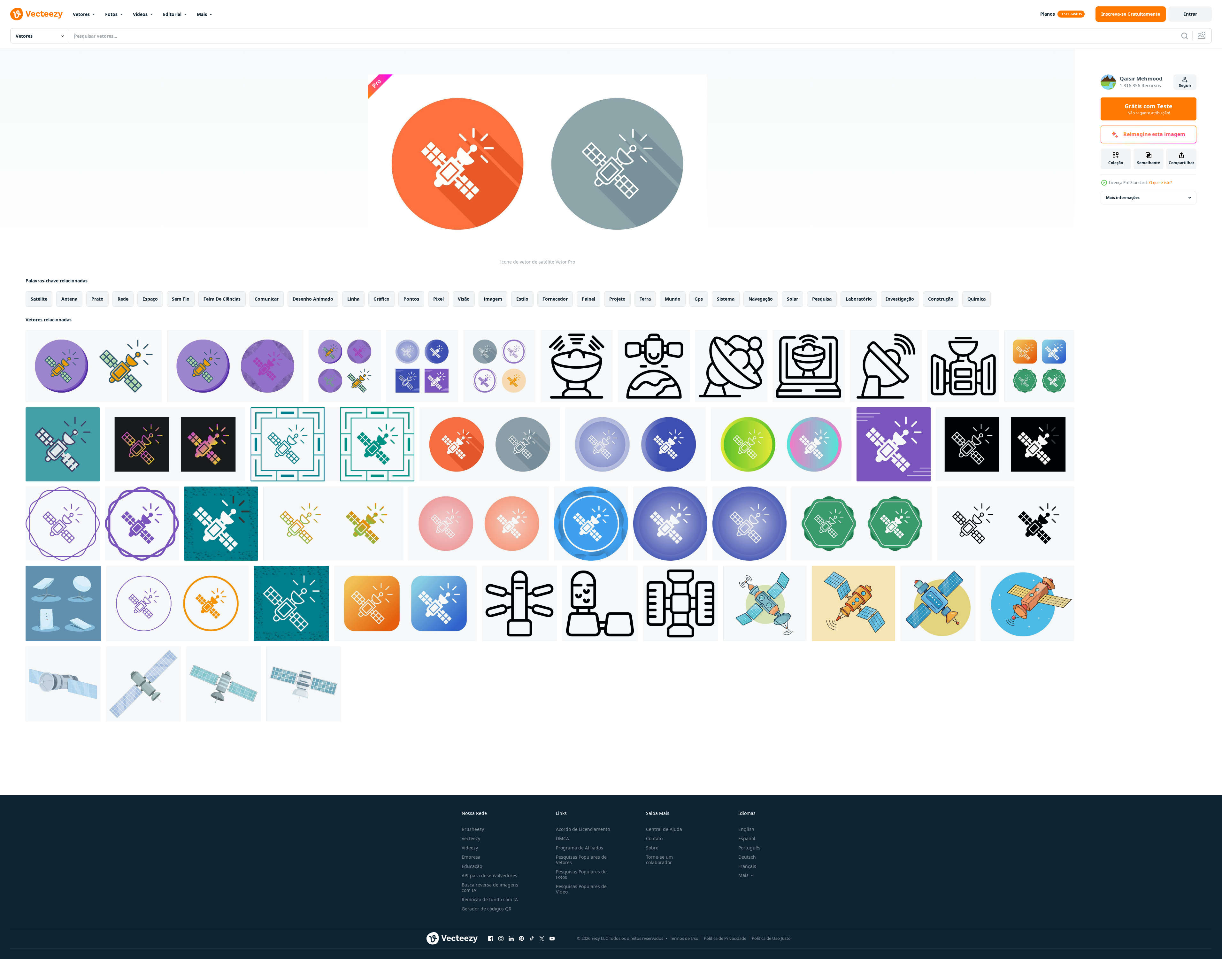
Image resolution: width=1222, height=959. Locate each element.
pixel (438, 299)
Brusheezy (473, 829)
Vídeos (140, 14)
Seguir (1185, 85)
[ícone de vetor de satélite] (94, 366)
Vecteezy (471, 838)
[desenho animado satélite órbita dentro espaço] (223, 684)
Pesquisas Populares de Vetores (581, 859)
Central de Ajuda (664, 829)
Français (747, 866)
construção (940, 299)
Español (746, 838)
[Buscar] (1184, 36)
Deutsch (747, 857)
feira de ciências (222, 299)
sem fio (180, 299)
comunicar (267, 299)
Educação (472, 866)
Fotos (111, 14)
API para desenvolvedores (489, 875)
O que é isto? (1160, 182)
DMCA (562, 838)
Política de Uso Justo (771, 938)
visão (464, 299)
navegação (761, 299)
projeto (617, 299)
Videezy (470, 848)
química (976, 299)
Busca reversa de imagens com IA (490, 887)
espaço (150, 299)
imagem (493, 299)
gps (699, 299)
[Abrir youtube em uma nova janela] (552, 938)
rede (123, 299)
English (746, 829)
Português (749, 848)
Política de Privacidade (725, 938)
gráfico (381, 299)
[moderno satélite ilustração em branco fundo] (303, 684)
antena (69, 299)
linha (353, 299)
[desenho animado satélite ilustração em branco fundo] (63, 684)
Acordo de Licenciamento (583, 829)
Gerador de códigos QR (486, 909)
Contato (654, 838)
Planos (1047, 14)
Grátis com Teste (1148, 109)
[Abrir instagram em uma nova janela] (500, 938)
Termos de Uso (684, 938)
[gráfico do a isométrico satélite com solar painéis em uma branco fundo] (143, 684)
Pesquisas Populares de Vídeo (581, 889)
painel (588, 299)
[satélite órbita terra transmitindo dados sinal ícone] (654, 366)
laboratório (859, 299)
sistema (725, 299)
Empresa (471, 857)
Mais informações (1123, 197)
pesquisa (822, 299)
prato (97, 299)
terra (645, 299)
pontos (411, 299)
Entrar (1190, 14)
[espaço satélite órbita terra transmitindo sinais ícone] (963, 366)
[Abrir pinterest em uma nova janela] (521, 938)
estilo (522, 299)
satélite (39, 299)
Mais (202, 14)
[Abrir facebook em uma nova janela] (490, 938)
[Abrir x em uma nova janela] (541, 938)
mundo (672, 299)
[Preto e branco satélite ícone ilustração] (519, 603)
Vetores (81, 14)
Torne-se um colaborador (659, 859)
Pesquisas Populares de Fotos (581, 874)
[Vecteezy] (36, 14)
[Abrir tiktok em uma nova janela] (531, 938)
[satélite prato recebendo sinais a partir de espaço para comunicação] (577, 366)
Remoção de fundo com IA (490, 899)
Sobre (652, 848)
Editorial (172, 14)
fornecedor (555, 299)
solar (792, 299)
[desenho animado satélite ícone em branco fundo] (600, 603)
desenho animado (313, 299)
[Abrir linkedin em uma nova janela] (511, 938)
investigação (900, 299)
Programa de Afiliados (579, 848)
